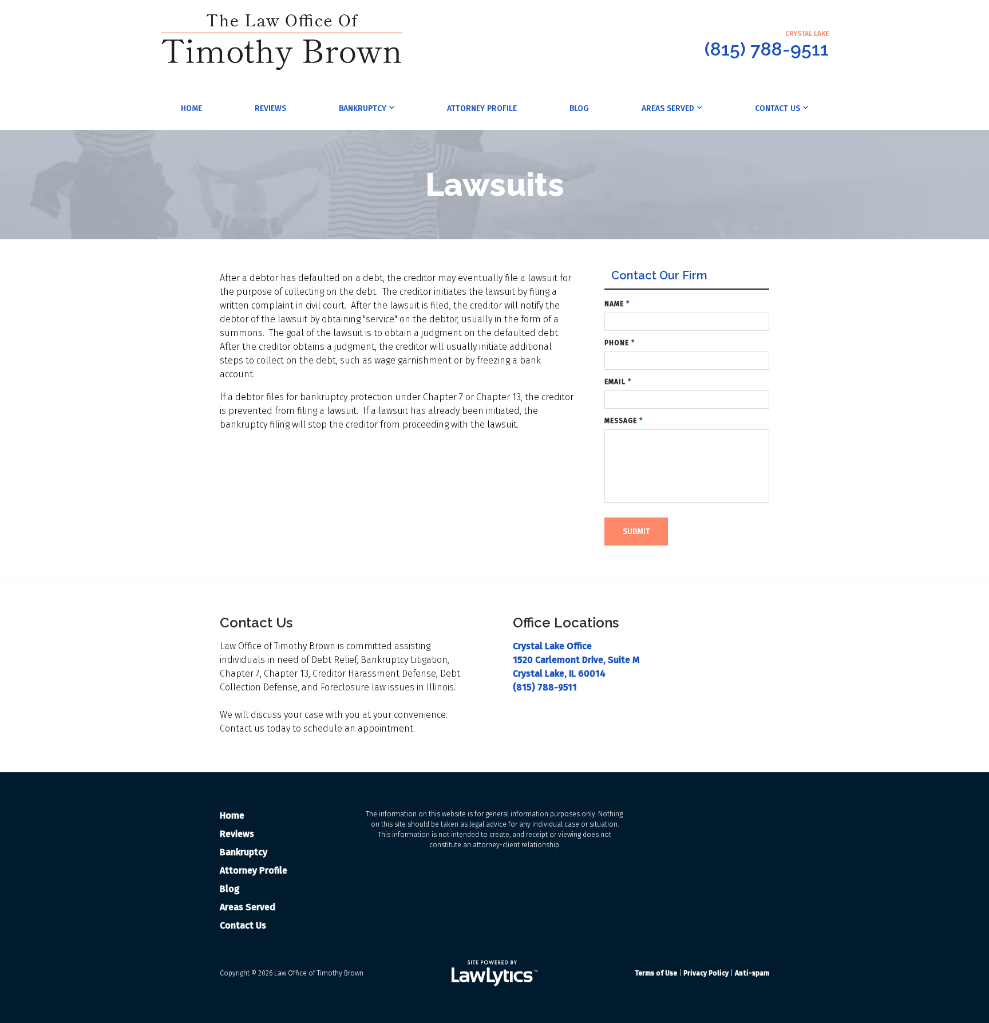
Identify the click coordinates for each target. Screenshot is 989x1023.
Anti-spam (752, 973)
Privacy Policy (706, 973)
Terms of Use (656, 973)
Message (623, 421)
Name (617, 304)
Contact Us (777, 108)
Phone (619, 343)
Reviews (270, 108)
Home (191, 108)
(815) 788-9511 (767, 49)
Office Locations (566, 622)
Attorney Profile (482, 108)
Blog (579, 108)
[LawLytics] (494, 973)
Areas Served (668, 108)
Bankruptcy (362, 108)
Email (617, 382)
